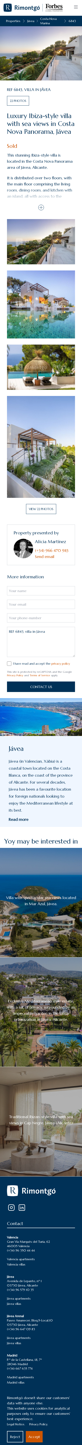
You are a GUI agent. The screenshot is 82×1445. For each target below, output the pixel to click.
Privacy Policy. (38, 1424)
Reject (15, 1437)
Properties (13, 21)
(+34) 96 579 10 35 (20, 1290)
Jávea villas (14, 1304)
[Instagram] (11, 1207)
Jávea (30, 21)
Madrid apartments (20, 1377)
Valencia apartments (21, 1259)
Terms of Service (40, 675)
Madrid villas (15, 1382)
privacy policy (60, 664)
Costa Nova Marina (48, 21)
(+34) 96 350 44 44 (21, 1250)
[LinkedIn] (21, 1207)
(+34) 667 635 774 (20, 1368)
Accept (34, 1437)
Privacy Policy (15, 675)
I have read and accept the (41, 664)
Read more (18, 819)
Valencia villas (16, 1264)
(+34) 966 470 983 (51, 550)
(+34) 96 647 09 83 (21, 1329)
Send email (44, 556)
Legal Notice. (16, 1424)
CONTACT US (41, 687)
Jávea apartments (19, 1298)
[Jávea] (41, 717)
